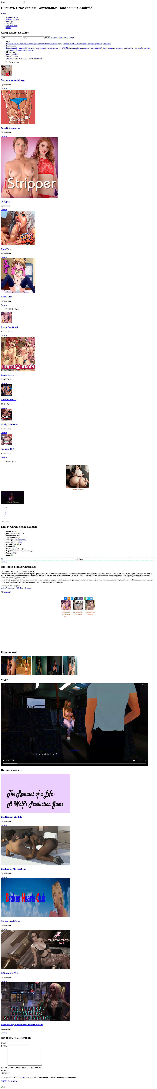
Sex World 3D (7, 449)
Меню (3, 13)
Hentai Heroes (7, 375)
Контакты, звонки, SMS (56, 48)
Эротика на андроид (27, 1077)
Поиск (8, 28)
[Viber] (81, 598)
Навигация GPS (96, 48)
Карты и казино (38, 44)
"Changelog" (6, 592)
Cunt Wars (6, 249)
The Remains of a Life (11, 817)
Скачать (4, 89)
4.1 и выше (17, 542)
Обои (15, 54)
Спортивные (68, 44)
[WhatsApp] (85, 598)
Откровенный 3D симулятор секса (66, 614)
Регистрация (69, 38)
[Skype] (88, 598)
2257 (3, 1081)
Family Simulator (9, 424)
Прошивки (20, 48)
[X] (75, 598)
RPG (75, 44)
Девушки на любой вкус (13, 80)
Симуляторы (82, 44)
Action (29, 44)
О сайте (31, 58)
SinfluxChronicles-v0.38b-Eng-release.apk (16, 588)
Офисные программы (132, 48)
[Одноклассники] (68, 598)
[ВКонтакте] (65, 598)
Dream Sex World (9, 327)
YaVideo (14, 1081)
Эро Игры (9, 21)
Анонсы (14, 58)
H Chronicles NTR (10, 973)
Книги (8, 58)
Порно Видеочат (12, 17)
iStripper (5, 201)
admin (14, 532)
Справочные (21, 50)
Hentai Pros (6, 297)
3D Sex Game (21, 44)
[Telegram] (91, 598)
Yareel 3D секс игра (10, 128)
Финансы (30, 50)
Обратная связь (11, 26)
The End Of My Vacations (13, 869)
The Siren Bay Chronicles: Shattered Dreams (22, 1024)
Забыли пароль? (57, 38)
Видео (20, 58)
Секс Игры (10, 24)
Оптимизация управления (113, 48)
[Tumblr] (78, 598)
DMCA (8, 1081)
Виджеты (9, 54)
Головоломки (50, 44)
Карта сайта (38, 58)
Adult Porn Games (12, 19)
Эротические (11, 44)
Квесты (91, 44)
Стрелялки (98, 44)
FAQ (25, 58)
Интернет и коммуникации (35, 48)
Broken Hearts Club (10, 921)
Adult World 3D (8, 399)
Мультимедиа (71, 48)
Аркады (59, 44)
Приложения (11, 48)
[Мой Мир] (72, 598)
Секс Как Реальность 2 (78, 489)
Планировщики (83, 48)
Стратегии (107, 44)
